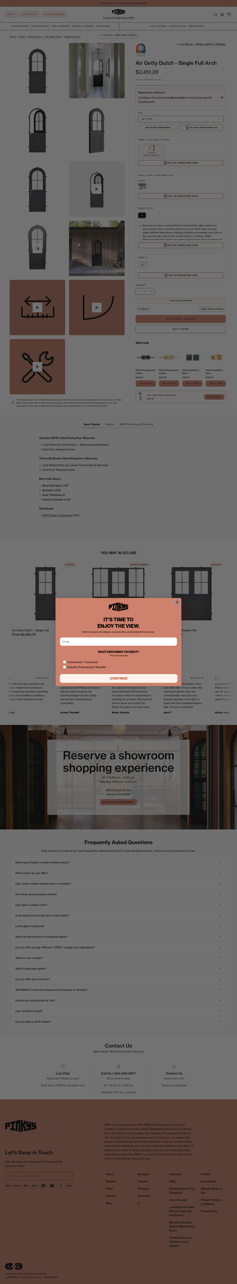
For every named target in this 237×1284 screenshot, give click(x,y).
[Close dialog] (177, 602)
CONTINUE (119, 678)
